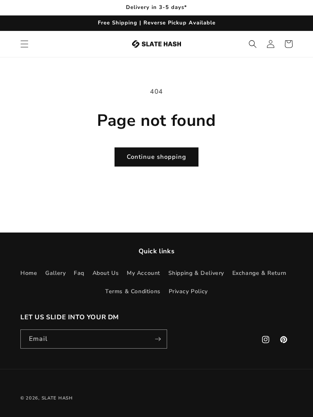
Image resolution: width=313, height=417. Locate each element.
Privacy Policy (188, 291)
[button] (24, 44)
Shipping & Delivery (196, 273)
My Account (143, 273)
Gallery (55, 273)
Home (28, 273)
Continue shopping (156, 157)
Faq (79, 273)
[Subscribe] (158, 339)
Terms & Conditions (133, 291)
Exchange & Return (259, 273)
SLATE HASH (57, 398)
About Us (106, 273)
